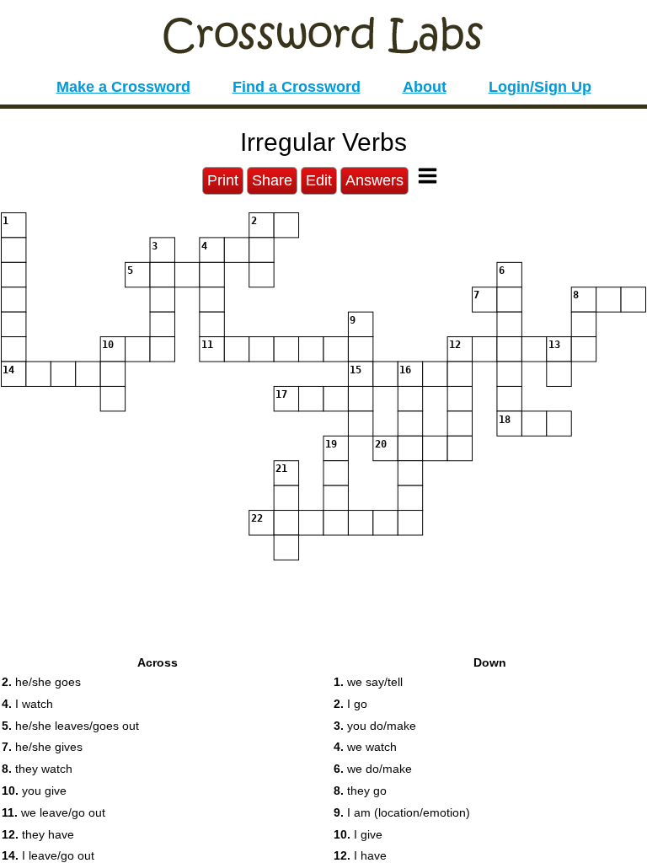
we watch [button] (365, 746)
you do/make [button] (375, 725)
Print (222, 180)
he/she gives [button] (42, 746)
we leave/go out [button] (53, 812)
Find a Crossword (297, 86)
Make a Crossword (123, 86)
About (424, 86)
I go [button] (350, 703)
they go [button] (360, 790)
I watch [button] (27, 703)
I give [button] (358, 834)
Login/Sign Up (540, 86)
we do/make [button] (373, 768)
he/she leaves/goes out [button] (70, 725)
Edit (319, 180)
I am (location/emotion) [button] (402, 812)
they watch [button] (37, 768)
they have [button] (38, 834)
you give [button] (34, 790)
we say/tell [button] (368, 682)
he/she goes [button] (41, 682)
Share (272, 180)
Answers (374, 180)
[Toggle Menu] (427, 175)
